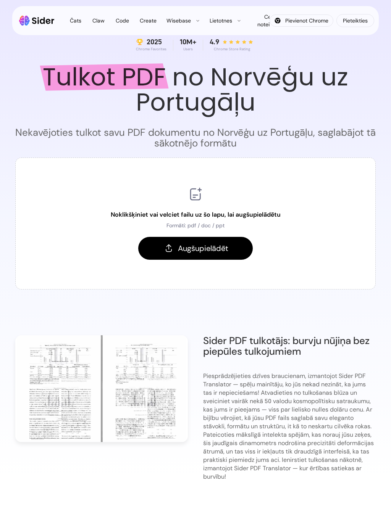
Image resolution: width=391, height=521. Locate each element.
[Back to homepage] (37, 20)
